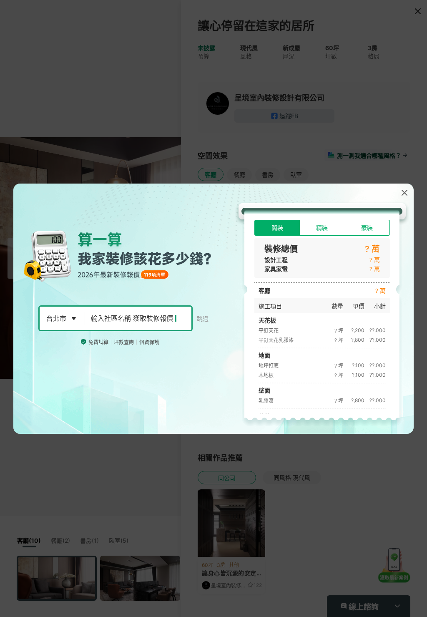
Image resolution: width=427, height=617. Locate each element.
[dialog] (213, 309)
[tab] (277, 228)
